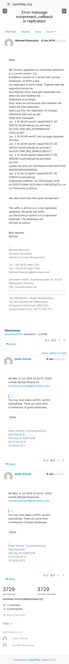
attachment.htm (13, 334)
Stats (38, 31)
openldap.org (22, 4)
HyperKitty (34, 659)
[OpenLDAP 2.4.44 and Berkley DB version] (5, 11)
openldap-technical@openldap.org (23, 598)
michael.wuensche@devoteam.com (28, 385)
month (50, 31)
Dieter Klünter (23, 358)
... (10, 396)
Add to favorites (16, 614)
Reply (12, 343)
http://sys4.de (16, 434)
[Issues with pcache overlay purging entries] (64, 11)
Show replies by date (54, 352)
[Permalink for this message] (64, 340)
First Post (10, 31)
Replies (25, 31)
